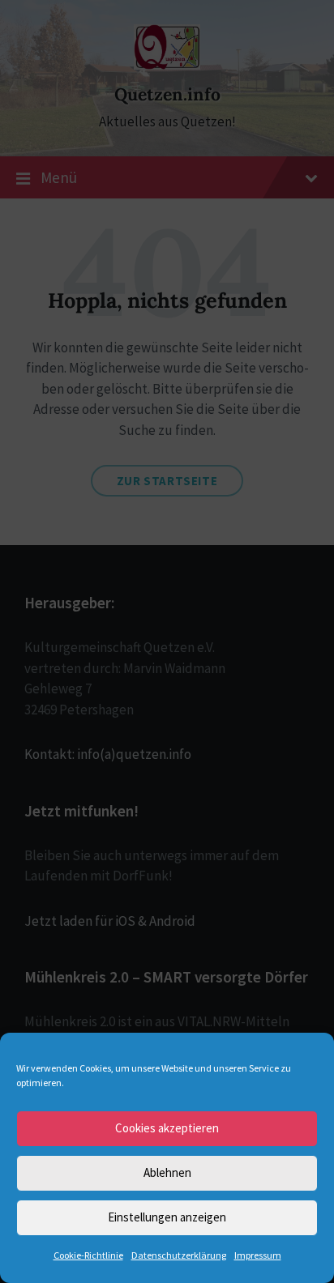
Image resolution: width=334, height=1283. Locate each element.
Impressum (257, 1255)
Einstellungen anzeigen (167, 1217)
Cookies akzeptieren (167, 1128)
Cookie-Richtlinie (88, 1255)
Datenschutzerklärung (178, 1255)
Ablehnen (167, 1172)
